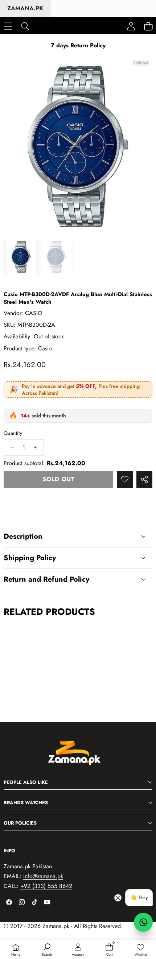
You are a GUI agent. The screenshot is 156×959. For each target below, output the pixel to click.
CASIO (33, 313)
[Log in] (131, 26)
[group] (21, 257)
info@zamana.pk (43, 876)
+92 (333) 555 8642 (46, 886)
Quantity (13, 433)
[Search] (25, 26)
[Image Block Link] (78, 757)
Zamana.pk (25, 8)
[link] (140, 950)
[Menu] (8, 26)
